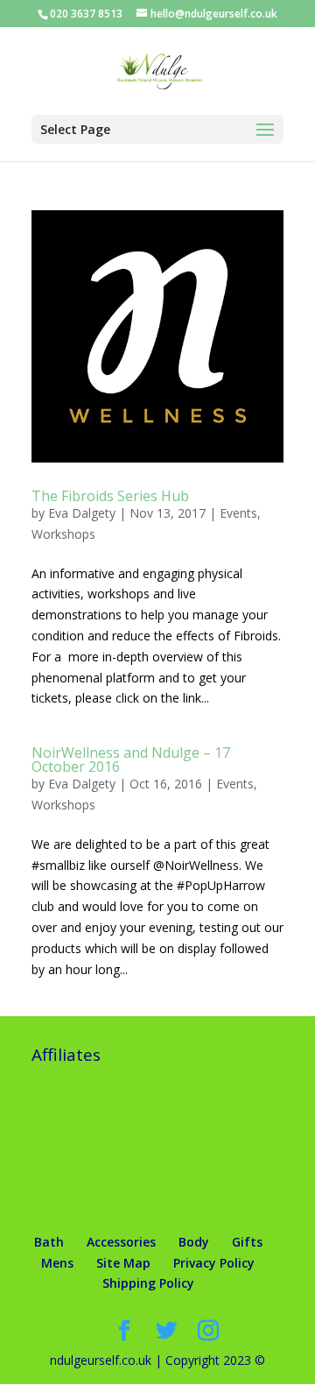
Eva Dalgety (82, 513)
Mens (57, 1262)
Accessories (121, 1241)
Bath (49, 1241)
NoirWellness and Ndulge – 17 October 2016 (131, 759)
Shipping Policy (148, 1283)
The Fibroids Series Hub (110, 495)
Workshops (63, 534)
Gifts (247, 1241)
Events (238, 513)
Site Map (123, 1262)
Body (193, 1241)
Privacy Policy (214, 1262)
